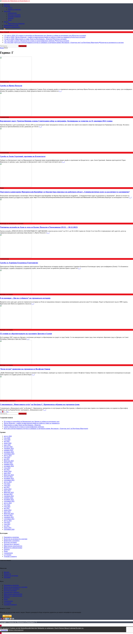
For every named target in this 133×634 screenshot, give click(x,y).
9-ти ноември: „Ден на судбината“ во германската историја (25, 298)
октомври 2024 (9, 466)
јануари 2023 (8, 494)
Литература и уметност (11, 544)
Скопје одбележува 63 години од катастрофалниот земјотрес (24, 427)
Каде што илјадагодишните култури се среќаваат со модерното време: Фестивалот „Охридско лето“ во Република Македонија (46, 428)
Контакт (6, 572)
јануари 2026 (8, 446)
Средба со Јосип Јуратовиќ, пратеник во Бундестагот (22, 156)
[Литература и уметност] (16, 399)
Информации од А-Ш (11, 25)
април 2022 (7, 510)
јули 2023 (7, 483)
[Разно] (16, 186)
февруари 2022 (9, 513)
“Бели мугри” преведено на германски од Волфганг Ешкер (25, 369)
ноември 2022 (8, 498)
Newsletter (7, 577)
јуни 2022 (7, 506)
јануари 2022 (8, 515)
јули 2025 (7, 457)
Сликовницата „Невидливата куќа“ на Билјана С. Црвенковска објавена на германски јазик (40, 404)
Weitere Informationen (15, 630)
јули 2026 (7, 438)
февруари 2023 (9, 492)
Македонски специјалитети (13, 546)
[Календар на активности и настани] (16, 222)
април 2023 (7, 489)
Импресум (7, 574)
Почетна (7, 4)
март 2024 (7, 473)
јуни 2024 (7, 468)
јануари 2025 (8, 462)
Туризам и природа (14, 16)
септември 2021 (9, 519)
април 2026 (7, 443)
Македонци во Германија (16, 23)
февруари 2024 (9, 475)
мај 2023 (6, 487)
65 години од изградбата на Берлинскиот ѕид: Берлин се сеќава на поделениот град (31, 421)
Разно (10, 20)
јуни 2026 (7, 439)
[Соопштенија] (16, 80)
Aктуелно (7, 11)
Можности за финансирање (13, 547)
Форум (6, 22)
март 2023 (7, 490)
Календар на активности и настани (15, 539)
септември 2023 (9, 480)
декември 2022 (9, 496)
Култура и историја (14, 15)
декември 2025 (9, 448)
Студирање (7, 555)
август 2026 (8, 436)
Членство (7, 6)
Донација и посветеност (12, 27)
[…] (60, 91)
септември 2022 (9, 501)
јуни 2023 (7, 485)
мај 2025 (6, 459)
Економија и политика (11, 537)
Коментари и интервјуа (11, 540)
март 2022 (7, 512)
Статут (10, 8)
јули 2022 (7, 505)
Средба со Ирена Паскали (11, 86)
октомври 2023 (9, 478)
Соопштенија (12, 13)
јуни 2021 (7, 524)
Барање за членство (14, 9)
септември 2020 (9, 529)
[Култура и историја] (16, 292)
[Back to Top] (1, 625)
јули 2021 (7, 522)
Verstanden (4, 630)
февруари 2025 (9, 461)
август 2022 (8, 503)
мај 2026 (6, 441)
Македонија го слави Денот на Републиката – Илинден (22, 425)
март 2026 (7, 445)
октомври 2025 (9, 452)
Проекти (11, 18)
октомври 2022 (9, 499)
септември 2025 (9, 454)
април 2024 (7, 471)
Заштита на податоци (11, 575)
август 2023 (8, 482)
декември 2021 (9, 517)
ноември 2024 (8, 464)
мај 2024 (6, 469)
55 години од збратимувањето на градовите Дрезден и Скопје (26, 334)
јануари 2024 (8, 476)
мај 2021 (6, 526)
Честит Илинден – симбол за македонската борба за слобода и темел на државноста (31, 423)
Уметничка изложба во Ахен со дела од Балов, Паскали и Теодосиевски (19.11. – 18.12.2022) (39, 227)
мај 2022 (6, 508)
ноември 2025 (8, 450)
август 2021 (8, 520)
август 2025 (8, 455)
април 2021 (7, 527)
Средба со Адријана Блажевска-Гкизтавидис (19, 263)
